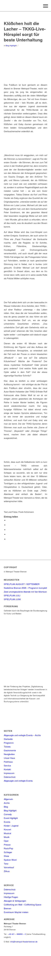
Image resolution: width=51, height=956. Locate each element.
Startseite (8, 738)
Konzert (7, 829)
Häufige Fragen (11, 896)
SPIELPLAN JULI (12, 595)
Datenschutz (10, 776)
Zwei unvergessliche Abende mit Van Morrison (25, 591)
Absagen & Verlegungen (15, 900)
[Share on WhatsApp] (8, 529)
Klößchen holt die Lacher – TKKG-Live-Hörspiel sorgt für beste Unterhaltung (25, 31)
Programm (9, 742)
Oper (6, 840)
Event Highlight (11, 818)
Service (7, 765)
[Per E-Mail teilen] (8, 538)
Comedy (8, 814)
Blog (6, 806)
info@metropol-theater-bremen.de (23, 941)
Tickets (7, 746)
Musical (7, 833)
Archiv (7, 802)
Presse (7, 844)
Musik (6, 836)
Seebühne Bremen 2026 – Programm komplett (25, 587)
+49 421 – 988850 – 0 (17, 934)
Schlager (8, 852)
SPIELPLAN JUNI (12, 599)
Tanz (6, 863)
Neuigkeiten (9, 754)
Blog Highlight (11, 45)
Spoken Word (10, 859)
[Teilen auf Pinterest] (8, 534)
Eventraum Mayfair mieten (16, 912)
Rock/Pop (8, 848)
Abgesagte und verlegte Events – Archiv (22, 735)
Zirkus (7, 871)
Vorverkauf (9, 867)
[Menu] (43, 6)
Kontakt (7, 769)
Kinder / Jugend (11, 825)
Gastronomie (10, 750)
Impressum (9, 773)
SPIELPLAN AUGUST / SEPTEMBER (22, 584)
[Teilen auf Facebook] (8, 520)
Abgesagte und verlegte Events (18, 780)
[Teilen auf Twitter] (8, 524)
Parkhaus (8, 761)
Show (6, 855)
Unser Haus (9, 757)
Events (7, 821)
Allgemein (8, 799)
